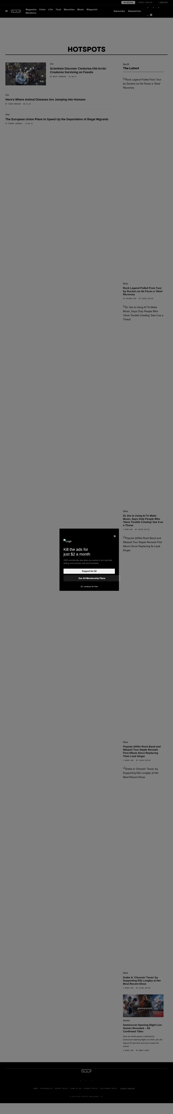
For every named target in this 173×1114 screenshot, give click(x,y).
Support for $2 (89, 571)
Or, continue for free (89, 586)
